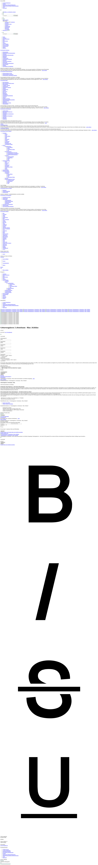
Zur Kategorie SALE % (4, 252)
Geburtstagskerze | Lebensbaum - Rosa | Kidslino (9, 435)
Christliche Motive (10, 156)
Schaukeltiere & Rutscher (7, 59)
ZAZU (4, 249)
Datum (1, 342)
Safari (6, 137)
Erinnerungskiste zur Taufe (10, 179)
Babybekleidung (6, 82)
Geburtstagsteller (8, 291)
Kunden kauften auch (4, 432)
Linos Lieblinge (5, 280)
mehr (34, 378)
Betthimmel (5, 93)
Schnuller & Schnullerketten (8, 95)
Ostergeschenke (5, 205)
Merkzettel (7, 28)
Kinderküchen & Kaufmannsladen (9, 53)
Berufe (6, 134)
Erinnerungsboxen (6, 274)
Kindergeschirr (5, 192)
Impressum (5, 307)
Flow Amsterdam (6, 219)
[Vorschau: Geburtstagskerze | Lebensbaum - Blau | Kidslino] (11, 309)
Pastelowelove (5, 217)
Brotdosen (4, 190)
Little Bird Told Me (6, 227)
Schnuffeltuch (5, 94)
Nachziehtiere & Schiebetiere (8, 66)
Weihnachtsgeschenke (9, 201)
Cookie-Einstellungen (6, 2)
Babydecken (5, 91)
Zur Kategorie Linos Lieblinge (5, 131)
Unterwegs (5, 96)
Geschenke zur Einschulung (8, 204)
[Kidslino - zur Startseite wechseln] (9, 11)
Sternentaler (5, 245)
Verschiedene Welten (8, 144)
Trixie (4, 223)
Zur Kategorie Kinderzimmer (5, 108)
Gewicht (2, 352)
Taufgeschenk (5, 198)
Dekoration (5, 112)
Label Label (5, 242)
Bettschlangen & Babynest (7, 111)
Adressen (6, 25)
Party (4, 278)
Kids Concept (5, 236)
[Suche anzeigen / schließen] (3, 14)
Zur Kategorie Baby (4, 80)
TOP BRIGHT (5, 248)
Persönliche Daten (8, 24)
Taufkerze (7, 155)
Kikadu (4, 246)
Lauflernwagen (5, 58)
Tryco (4, 229)
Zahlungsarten (7, 26)
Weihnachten (5, 199)
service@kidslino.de (4, 845)
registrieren (13, 22)
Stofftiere (4, 65)
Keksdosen (7, 203)
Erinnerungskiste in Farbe (7, 73)
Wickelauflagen (5, 103)
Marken (4, 295)
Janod (4, 241)
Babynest (4, 92)
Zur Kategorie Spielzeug (4, 50)
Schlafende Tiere (8, 143)
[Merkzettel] (3, 17)
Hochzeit (6, 178)
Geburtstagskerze (8, 146)
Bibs (3, 213)
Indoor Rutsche (5, 64)
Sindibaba (4, 237)
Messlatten (5, 117)
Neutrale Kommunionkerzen (12, 154)
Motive (8, 148)
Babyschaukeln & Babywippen (8, 83)
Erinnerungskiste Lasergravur (8, 74)
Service (4, 298)
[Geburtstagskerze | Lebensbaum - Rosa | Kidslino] (9, 434)
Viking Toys (5, 234)
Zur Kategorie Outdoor (4, 128)
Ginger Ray (5, 230)
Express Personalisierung (4, 358)
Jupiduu (4, 226)
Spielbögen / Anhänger (7, 87)
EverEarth (4, 214)
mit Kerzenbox (4, 356)
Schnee (6, 140)
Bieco (4, 218)
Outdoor (4, 279)
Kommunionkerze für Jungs (12, 152)
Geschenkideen (5, 294)
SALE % (4, 296)
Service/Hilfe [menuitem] (9, 4)
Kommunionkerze (8, 151)
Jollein (4, 215)
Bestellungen (7, 27)
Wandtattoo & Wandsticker (7, 115)
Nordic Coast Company (7, 243)
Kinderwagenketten (6, 98)
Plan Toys (4, 222)
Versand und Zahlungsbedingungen (9, 4)
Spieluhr (4, 88)
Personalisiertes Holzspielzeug (8, 63)
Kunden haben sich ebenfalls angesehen (15, 432)
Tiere (8, 150)
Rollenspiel (5, 56)
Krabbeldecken (5, 89)
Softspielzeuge (5, 86)
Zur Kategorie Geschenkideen (5, 195)
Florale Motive (7, 136)
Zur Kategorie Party (4, 125)
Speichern (2, 431)
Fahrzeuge (4, 54)
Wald (6, 138)
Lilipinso (4, 221)
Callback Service (6, 849)
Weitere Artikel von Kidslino (8, 403)
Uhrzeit (1, 345)
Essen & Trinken (6, 293)
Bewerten (2, 375)
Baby (4, 275)
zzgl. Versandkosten (8, 332)
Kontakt (4, 3)
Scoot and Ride (5, 233)
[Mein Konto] (4, 18)
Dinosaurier (7, 139)
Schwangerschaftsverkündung (8, 206)
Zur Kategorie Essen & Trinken (6, 188)
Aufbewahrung (5, 110)
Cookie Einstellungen (6, 850)
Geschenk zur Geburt (6, 197)
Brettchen (4, 297)
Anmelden (7, 22)
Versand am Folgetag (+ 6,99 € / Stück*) (9, 359)
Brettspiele (5, 60)
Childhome (5, 224)
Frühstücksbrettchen (6, 160)
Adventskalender (8, 200)
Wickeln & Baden (6, 100)
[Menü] (3, 13)
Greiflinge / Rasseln (6, 85)
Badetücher (5, 101)
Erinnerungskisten (8, 292)
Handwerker (5, 62)
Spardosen (4, 116)
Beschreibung (2, 376)
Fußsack (4, 97)
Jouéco (4, 220)
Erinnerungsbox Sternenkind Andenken (10, 75)
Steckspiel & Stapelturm (7, 61)
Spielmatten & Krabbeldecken (8, 113)
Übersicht (6, 23)
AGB (4, 6)
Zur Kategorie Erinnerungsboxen (6, 71)
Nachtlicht (4, 114)
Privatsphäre (7, 29)
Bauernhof (7, 142)
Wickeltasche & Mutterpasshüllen (9, 99)
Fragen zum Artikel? (6, 402)
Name (1, 339)
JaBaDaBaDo (5, 235)
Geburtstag (7, 173)
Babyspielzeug (5, 84)
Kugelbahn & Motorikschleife (8, 55)
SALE (4, 254)
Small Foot (5, 244)
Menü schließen (5, 270)
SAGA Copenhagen (6, 228)
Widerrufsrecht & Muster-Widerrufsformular (10, 5)
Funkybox (4, 225)
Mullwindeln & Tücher (7, 102)
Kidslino (4, 247)
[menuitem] (50, 2)
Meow (4, 232)
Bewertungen (8, 376)
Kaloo (4, 231)
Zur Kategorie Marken (4, 211)
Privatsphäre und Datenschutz (8, 852)
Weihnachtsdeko (8, 202)
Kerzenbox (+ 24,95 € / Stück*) (6, 355)
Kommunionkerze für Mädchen (13, 153)
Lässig (4, 216)
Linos (6, 135)
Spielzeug (4, 273)
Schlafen (4, 90)
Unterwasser (7, 141)
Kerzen (4, 145)
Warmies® (5, 238)
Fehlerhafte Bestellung (7, 851)
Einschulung (7, 172)
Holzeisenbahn (5, 52)
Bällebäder (5, 57)
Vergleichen (3, 373)
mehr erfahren (44, 70)
